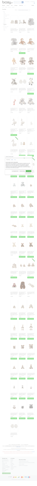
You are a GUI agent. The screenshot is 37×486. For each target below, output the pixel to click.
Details (12, 159)
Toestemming (8, 159)
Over (15, 159)
